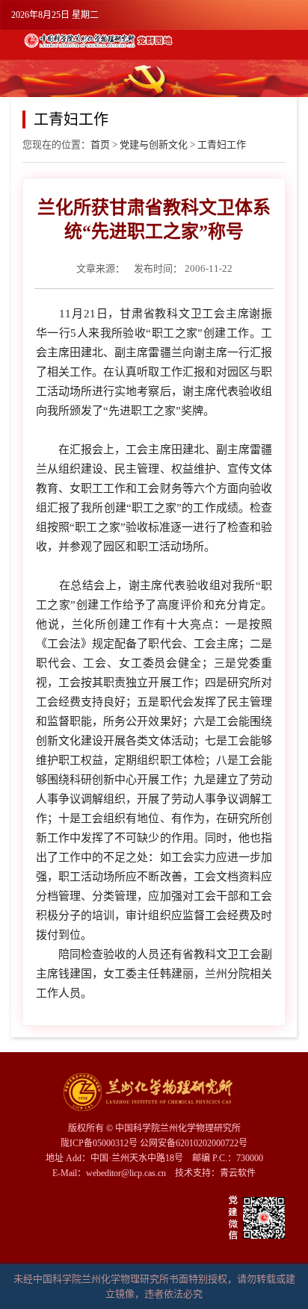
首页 (100, 144)
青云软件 (238, 1173)
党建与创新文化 (154, 144)
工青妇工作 (221, 144)
